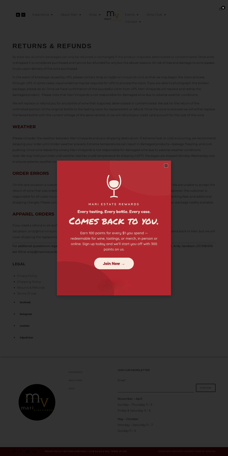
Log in (207, 7)
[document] (114, 228)
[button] (166, 165)
